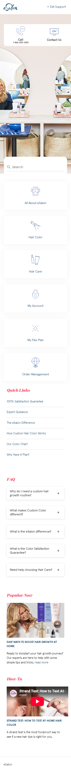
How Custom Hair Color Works (26, 433)
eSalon (8, 764)
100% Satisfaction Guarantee (25, 401)
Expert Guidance (17, 412)
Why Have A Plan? (18, 454)
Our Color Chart (17, 444)
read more (41, 662)
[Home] (11, 7)
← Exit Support (56, 6)
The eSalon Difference (21, 422)
